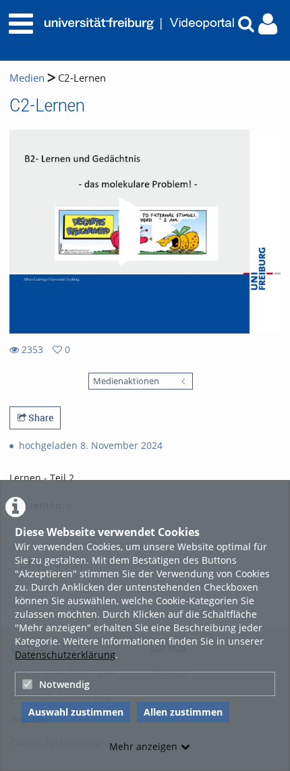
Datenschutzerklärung (65, 654)
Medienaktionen (126, 381)
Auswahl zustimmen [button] (75, 712)
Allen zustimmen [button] (183, 712)
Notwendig (64, 684)
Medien (27, 78)
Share (39, 417)
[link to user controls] (267, 24)
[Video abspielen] (145, 231)
